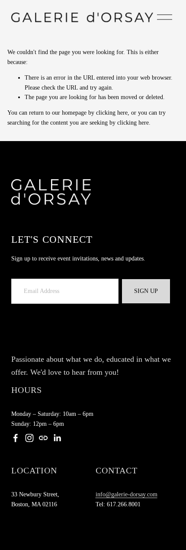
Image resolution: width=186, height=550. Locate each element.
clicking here (112, 112)
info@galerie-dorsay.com (126, 494)
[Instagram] (29, 438)
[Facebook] (15, 438)
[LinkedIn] (57, 438)
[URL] (43, 438)
